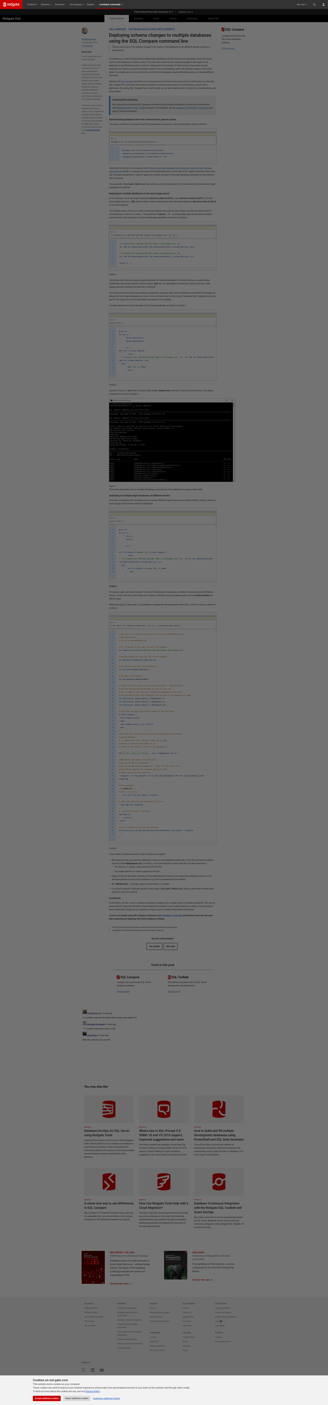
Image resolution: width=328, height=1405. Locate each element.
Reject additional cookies (76, 1398)
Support (90, 4)
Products (32, 4)
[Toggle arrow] (306, 4)
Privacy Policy (92, 1391)
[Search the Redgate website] (314, 4)
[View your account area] (323, 4)
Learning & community (109, 4)
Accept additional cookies (47, 1398)
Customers (59, 4)
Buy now (301, 4)
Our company (76, 4)
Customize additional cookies (106, 1398)
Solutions (45, 4)
